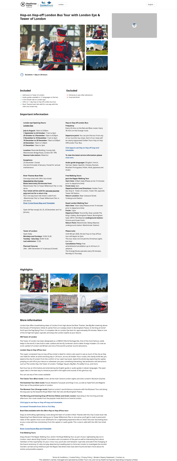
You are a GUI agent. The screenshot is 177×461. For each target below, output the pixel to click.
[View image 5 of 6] (64, 304)
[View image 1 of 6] (97, 32)
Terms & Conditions (60, 457)
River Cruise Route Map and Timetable (39, 203)
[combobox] (151, 4)
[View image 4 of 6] (34, 304)
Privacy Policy (87, 457)
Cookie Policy (75, 457)
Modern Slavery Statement (104, 457)
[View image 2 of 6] (97, 47)
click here (69, 158)
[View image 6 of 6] (94, 304)
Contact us (120, 457)
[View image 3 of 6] (94, 283)
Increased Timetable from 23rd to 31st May (37, 406)
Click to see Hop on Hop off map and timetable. (41, 402)
